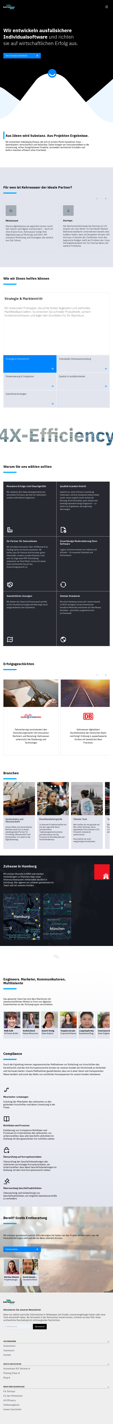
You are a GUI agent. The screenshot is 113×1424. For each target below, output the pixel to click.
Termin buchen (11, 1249)
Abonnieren (40, 1326)
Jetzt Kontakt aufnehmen (16, 55)
